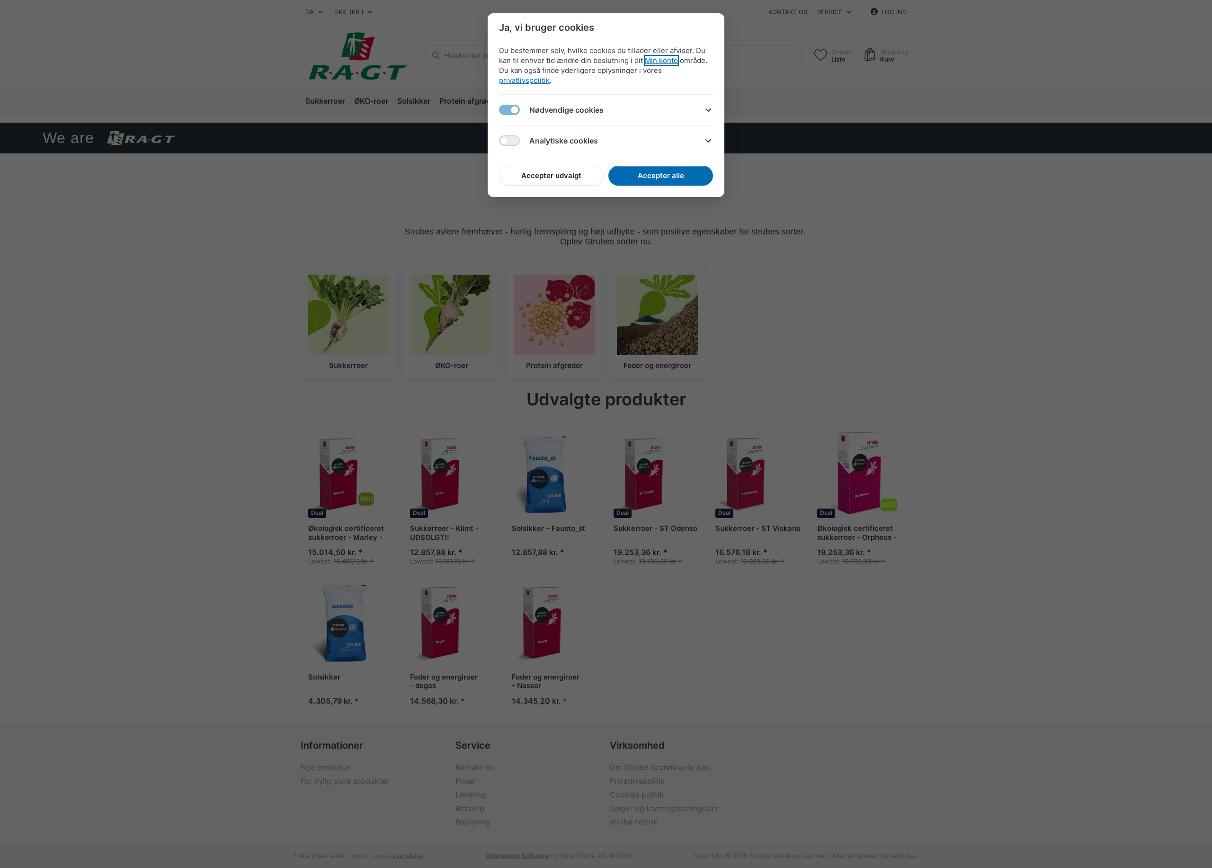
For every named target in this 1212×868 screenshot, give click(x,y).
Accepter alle (661, 175)
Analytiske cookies (563, 140)
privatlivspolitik (524, 80)
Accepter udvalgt (551, 175)
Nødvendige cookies (566, 110)
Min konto (661, 60)
